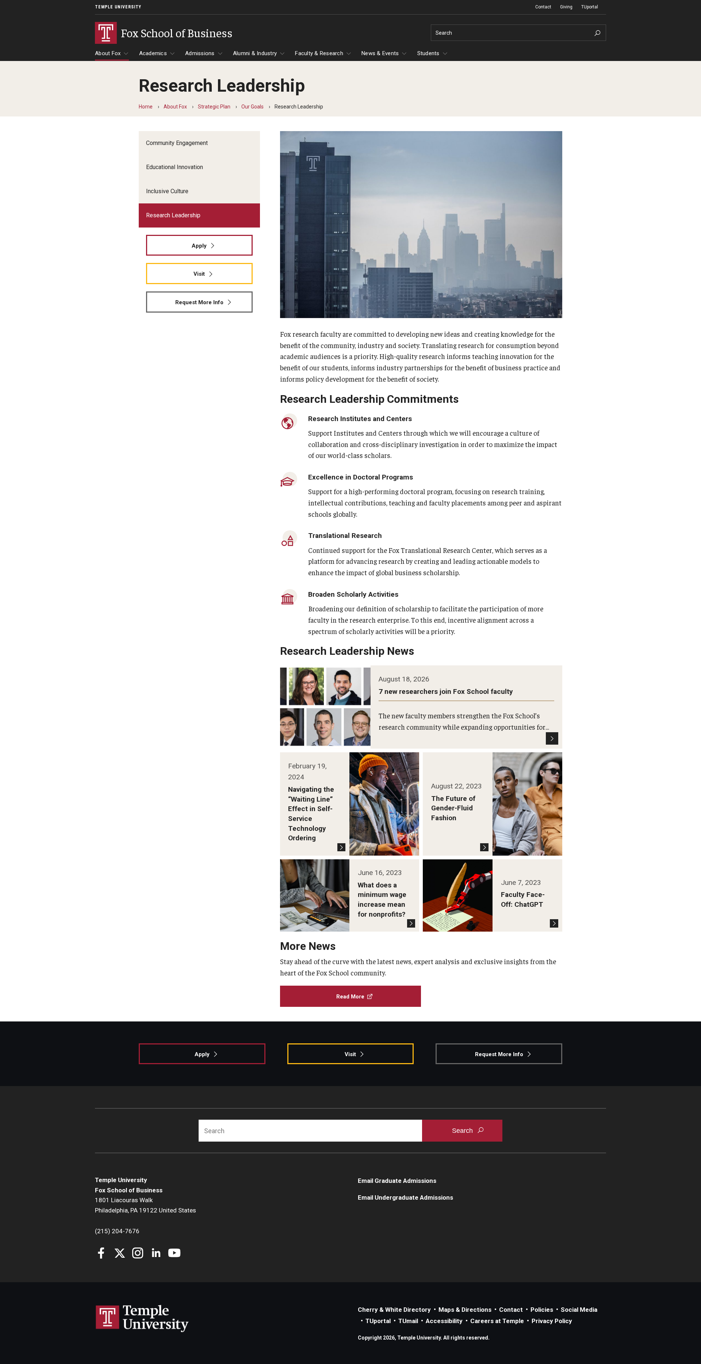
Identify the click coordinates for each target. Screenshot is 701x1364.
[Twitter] (119, 1254)
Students (428, 53)
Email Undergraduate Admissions (405, 1197)
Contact (543, 6)
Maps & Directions (464, 1309)
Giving (566, 6)
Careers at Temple (497, 1321)
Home (146, 107)
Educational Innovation (174, 167)
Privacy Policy (552, 1321)
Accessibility (444, 1321)
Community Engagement (177, 143)
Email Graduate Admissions (397, 1180)
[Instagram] (137, 1254)
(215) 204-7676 (117, 1231)
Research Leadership (173, 215)
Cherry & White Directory (394, 1309)
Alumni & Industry (255, 53)
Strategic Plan (214, 107)
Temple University (118, 6)
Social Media (579, 1309)
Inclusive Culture (167, 191)
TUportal (589, 6)
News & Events (380, 53)
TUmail (408, 1321)
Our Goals (252, 107)
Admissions (200, 53)
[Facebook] (101, 1254)
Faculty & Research (319, 53)
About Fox (107, 53)
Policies (541, 1309)
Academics (153, 53)
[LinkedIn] (156, 1254)
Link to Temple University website (142, 1318)
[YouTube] (174, 1254)
